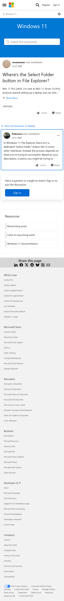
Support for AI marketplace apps (17, 503)
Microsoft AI (9, 436)
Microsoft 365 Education (13, 399)
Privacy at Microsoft (12, 555)
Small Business (10, 472)
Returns (7, 347)
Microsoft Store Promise (13, 363)
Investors (7, 561)
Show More (11, 98)
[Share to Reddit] (32, 264)
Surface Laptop (10, 285)
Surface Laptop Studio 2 (13, 290)
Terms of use (9, 592)
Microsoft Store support (13, 342)
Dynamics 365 (9, 446)
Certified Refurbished (12, 358)
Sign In (56, 4)
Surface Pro (8, 280)
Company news (10, 550)
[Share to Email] (48, 264)
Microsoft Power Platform (14, 457)
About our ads (9, 596)
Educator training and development (18, 410)
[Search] (38, 5)
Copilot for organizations (14, 295)
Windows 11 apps (11, 316)
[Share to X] (26, 264)
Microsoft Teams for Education (16, 394)
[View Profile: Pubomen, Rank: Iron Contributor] (7, 135)
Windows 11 (11, 14)
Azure (6, 488)
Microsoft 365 (9, 451)
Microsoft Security (11, 441)
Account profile (10, 332)
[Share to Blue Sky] (37, 264)
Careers (7, 539)
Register (46, 4)
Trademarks (22, 592)
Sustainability (9, 576)
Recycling (49, 592)
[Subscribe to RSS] (43, 264)
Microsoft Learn (10, 498)
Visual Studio (9, 524)
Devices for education (12, 389)
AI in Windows (9, 306)
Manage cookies (48, 589)
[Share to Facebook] (21, 264)
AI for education (10, 420)
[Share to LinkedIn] (16, 264)
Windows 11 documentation (22, 243)
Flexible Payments (11, 368)
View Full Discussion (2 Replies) (19, 125)
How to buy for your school (14, 405)
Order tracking (9, 353)
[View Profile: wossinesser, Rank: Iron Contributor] (6, 64)
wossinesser (18, 62)
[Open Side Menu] (4, 4)
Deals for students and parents (16, 415)
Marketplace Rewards (12, 519)
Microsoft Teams (10, 462)
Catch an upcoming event (21, 235)
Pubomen (17, 133)
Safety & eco (36, 592)
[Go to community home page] (11, 4)
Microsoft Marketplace (13, 514)
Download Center (11, 337)
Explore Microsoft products (14, 311)
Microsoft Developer (12, 493)
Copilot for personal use (13, 301)
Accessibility (9, 571)
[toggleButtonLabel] (59, 14)
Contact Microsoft (21, 589)
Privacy (35, 589)
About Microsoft (10, 545)
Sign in (17, 192)
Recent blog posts (17, 226)
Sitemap (7, 589)
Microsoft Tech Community (14, 509)
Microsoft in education (13, 384)
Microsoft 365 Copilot (12, 467)
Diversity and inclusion (13, 566)
